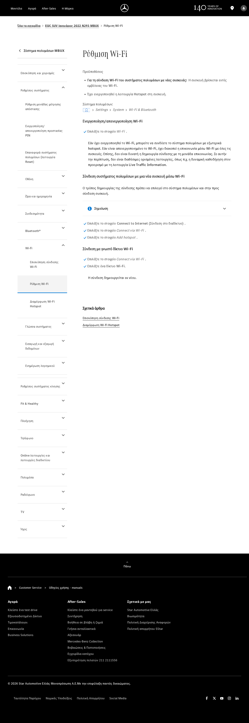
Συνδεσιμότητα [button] (34, 214)
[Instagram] (229, 698)
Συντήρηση (75, 616)
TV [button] (22, 512)
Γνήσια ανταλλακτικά (82, 629)
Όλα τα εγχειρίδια (29, 26)
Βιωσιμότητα (135, 616)
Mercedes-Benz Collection (85, 641)
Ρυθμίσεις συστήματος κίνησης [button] (40, 386)
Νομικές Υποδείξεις (59, 698)
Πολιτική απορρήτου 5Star (145, 629)
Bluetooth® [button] (33, 231)
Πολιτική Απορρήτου (91, 698)
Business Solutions (20, 635)
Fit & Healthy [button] (30, 404)
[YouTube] (221, 698)
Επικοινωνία (16, 629)
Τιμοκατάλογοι (17, 622)
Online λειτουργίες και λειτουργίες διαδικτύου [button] (35, 457)
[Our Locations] (232, 8)
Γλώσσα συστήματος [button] (38, 327)
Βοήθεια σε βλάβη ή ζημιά (85, 622)
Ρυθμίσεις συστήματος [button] (35, 90)
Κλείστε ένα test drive (22, 610)
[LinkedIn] (237, 698)
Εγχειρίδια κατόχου (81, 654)
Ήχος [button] (24, 529)
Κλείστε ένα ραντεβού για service (90, 610)
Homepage (10, 588)
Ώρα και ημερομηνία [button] (38, 196)
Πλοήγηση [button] (27, 421)
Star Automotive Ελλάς (143, 610)
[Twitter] (214, 698)
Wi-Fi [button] (28, 248)
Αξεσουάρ (74, 635)
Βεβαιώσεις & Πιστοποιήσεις (87, 647)
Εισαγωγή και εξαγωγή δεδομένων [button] (39, 346)
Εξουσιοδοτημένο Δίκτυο (25, 616)
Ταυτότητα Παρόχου (27, 698)
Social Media (117, 698)
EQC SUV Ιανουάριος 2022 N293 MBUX (72, 26)
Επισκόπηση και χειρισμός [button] (37, 73)
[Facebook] (206, 698)
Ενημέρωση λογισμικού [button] (40, 366)
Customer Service (30, 587)
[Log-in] (244, 8)
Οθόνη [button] (29, 179)
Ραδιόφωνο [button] (28, 495)
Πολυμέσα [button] (27, 477)
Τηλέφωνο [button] (27, 438)
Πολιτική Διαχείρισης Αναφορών (149, 622)
